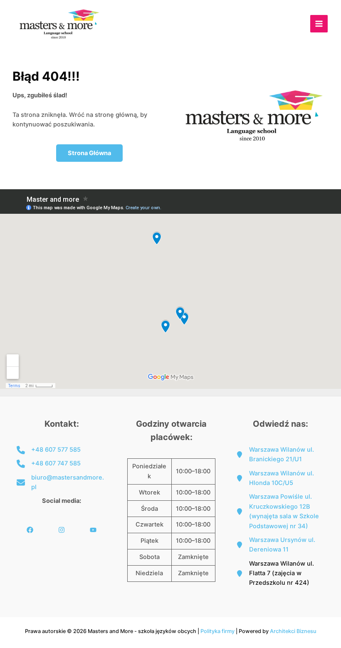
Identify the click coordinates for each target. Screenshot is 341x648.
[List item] (30, 530)
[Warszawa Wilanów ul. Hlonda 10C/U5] (280, 478)
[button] (89, 153)
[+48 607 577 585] (49, 450)
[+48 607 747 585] (49, 463)
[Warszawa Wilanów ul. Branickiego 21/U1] (280, 455)
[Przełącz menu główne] (319, 23)
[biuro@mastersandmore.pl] (61, 482)
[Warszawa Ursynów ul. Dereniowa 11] (280, 545)
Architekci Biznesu (293, 631)
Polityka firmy (217, 631)
